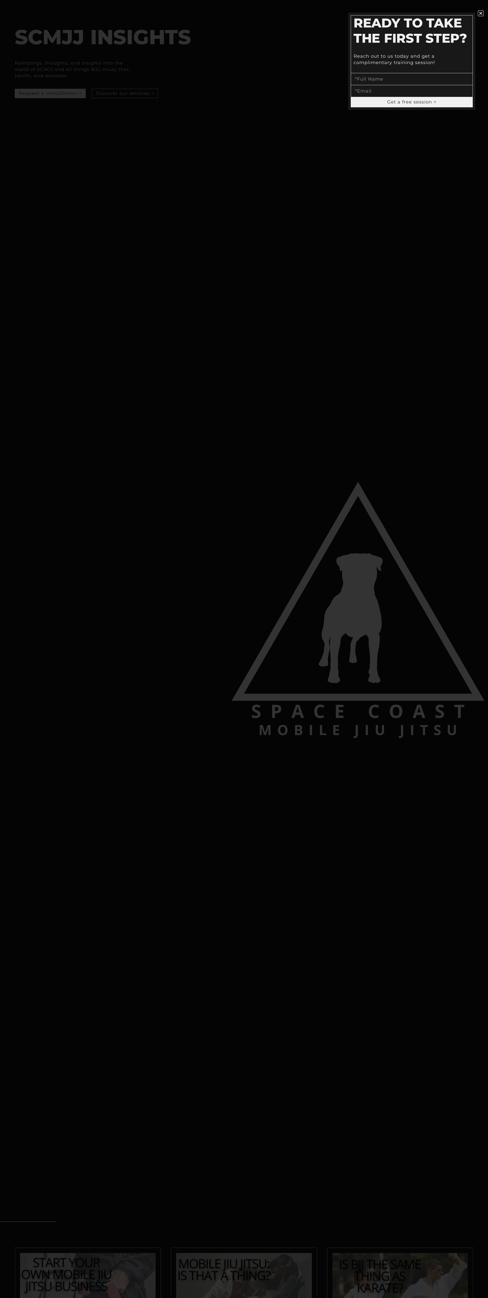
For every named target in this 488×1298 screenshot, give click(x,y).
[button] (481, 13)
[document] (244, 649)
